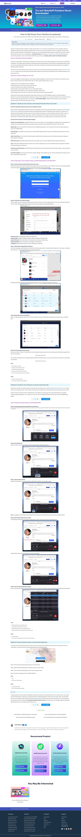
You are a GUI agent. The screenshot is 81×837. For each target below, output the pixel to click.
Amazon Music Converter (12, 822)
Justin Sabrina (29, 39)
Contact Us (46, 820)
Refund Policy (63, 822)
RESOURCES (60, 0)
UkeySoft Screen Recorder (56, 388)
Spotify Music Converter (12, 820)
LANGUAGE (74, 0)
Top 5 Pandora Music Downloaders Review (25, 717)
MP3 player (64, 69)
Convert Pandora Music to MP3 (29, 827)
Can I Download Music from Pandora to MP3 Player (55, 717)
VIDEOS (64, 0)
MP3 (18, 116)
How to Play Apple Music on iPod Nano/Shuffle (55, 714)
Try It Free (40, 25)
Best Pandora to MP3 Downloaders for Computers (25, 714)
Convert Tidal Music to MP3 (29, 825)
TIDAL (26, 394)
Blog (44, 827)
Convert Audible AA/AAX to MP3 (29, 829)
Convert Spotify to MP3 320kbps (29, 818)
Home (12, 29)
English (49, 39)
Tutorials (62, 818)
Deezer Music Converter (12, 825)
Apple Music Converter (12, 818)
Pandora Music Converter (12, 829)
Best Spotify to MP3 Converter (29, 820)
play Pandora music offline (53, 54)
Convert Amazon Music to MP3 (29, 822)
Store (45, 818)
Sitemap (45, 825)
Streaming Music (16, 29)
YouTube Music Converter (12, 827)
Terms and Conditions (47, 822)
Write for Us (63, 820)
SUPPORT (69, 0)
